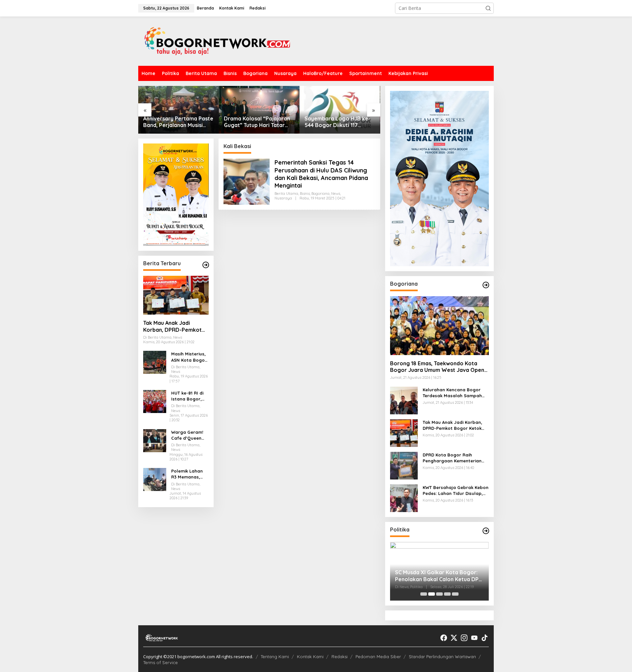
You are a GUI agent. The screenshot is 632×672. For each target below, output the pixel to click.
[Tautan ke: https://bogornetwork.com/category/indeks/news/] (486, 531)
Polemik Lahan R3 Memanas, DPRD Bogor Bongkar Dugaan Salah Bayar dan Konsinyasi (189, 474)
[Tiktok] (484, 637)
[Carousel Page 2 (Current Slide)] (431, 594)
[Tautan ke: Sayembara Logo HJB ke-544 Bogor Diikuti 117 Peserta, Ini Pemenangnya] (340, 110)
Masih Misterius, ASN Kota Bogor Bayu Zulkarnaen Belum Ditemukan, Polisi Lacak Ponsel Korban (189, 357)
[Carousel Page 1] (423, 594)
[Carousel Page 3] (439, 594)
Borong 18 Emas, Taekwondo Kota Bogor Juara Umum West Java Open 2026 (437, 367)
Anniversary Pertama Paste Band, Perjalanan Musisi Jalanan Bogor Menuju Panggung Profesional (178, 122)
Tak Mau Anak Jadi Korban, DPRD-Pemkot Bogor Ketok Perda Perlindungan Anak (172, 326)
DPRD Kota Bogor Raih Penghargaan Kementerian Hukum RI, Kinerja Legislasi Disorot (452, 458)
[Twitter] (454, 637)
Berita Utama (286, 193)
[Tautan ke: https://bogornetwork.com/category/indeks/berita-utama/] (206, 265)
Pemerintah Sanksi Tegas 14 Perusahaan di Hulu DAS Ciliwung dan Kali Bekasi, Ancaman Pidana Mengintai (321, 174)
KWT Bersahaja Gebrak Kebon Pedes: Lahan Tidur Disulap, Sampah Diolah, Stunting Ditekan (455, 490)
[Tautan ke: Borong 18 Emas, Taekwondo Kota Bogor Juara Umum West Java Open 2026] (439, 325)
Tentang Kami (275, 656)
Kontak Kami (310, 656)
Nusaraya (283, 198)
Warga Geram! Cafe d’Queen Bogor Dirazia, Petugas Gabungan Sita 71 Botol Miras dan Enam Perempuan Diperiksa (187, 435)
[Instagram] (464, 637)
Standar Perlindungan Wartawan (442, 656)
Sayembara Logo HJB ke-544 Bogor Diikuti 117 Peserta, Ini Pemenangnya (337, 122)
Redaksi (339, 656)
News (335, 193)
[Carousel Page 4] (447, 594)
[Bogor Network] (217, 41)
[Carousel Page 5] (455, 594)
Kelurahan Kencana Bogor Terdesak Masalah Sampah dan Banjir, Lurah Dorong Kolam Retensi (452, 393)
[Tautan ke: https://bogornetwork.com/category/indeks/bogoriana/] (486, 285)
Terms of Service (160, 662)
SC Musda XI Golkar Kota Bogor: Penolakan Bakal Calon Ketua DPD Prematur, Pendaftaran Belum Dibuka (439, 576)
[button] (488, 8)
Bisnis (305, 193)
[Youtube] (474, 637)
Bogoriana (320, 193)
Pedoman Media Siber (378, 656)
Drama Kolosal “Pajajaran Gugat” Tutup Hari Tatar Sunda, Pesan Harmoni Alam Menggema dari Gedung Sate (257, 122)
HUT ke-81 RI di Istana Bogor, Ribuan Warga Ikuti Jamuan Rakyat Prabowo (189, 396)
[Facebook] (443, 637)
